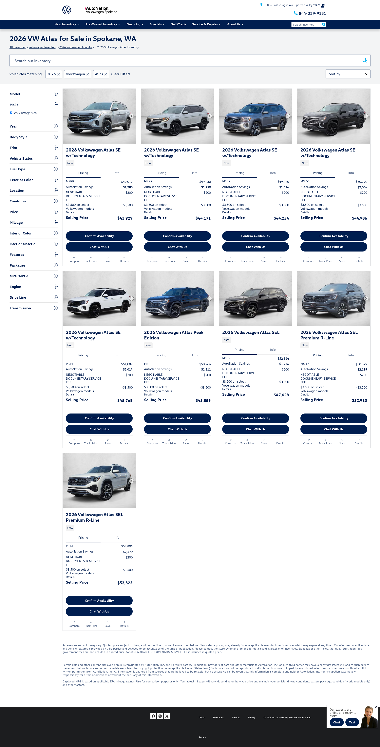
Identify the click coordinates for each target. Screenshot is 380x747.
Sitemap (236, 717)
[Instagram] (160, 716)
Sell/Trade (178, 24)
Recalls (202, 737)
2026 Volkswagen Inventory (76, 47)
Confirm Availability (99, 236)
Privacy (252, 717)
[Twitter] (167, 716)
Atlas (99, 74)
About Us (233, 24)
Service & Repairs (205, 24)
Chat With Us (99, 247)
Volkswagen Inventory (42, 47)
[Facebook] (153, 716)
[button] (99, 163)
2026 (51, 74)
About (202, 717)
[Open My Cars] (321, 6)
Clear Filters (120, 74)
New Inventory (65, 24)
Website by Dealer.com (69, 717)
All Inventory (18, 47)
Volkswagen (75, 74)
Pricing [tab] (83, 173)
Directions (218, 717)
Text (352, 722)
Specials (156, 24)
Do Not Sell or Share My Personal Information (287, 717)
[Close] (376, 707)
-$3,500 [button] (127, 205)
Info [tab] (116, 173)
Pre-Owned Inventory (101, 24)
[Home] (67, 10)
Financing (133, 24)
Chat (336, 722)
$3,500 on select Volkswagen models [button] (80, 208)
